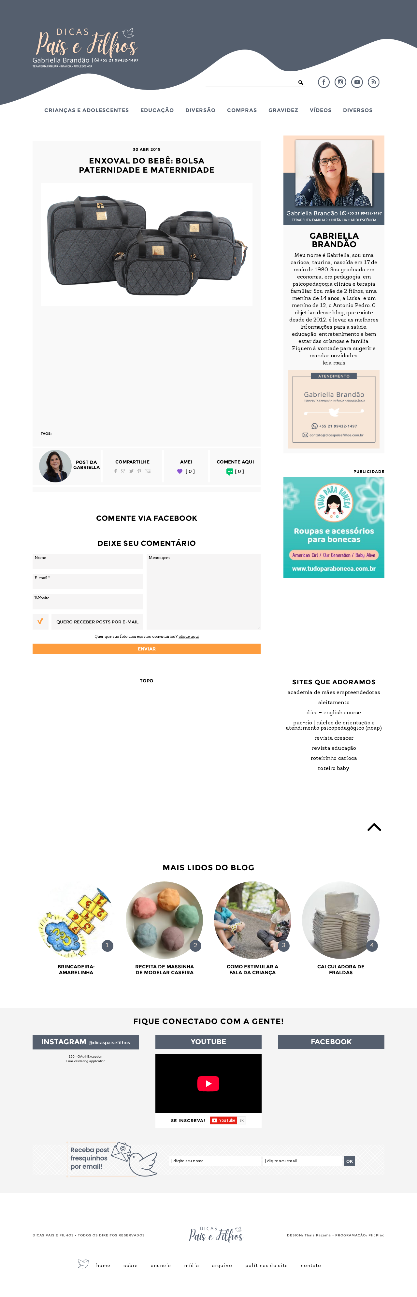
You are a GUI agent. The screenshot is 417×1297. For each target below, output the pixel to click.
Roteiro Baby (334, 768)
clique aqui (189, 636)
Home (103, 1266)
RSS (374, 82)
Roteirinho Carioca (334, 758)
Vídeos (321, 110)
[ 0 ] (190, 471)
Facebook (324, 82)
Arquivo (222, 1266)
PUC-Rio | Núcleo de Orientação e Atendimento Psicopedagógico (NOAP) (334, 725)
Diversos (358, 110)
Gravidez (283, 110)
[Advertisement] (146, 365)
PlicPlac (376, 1235)
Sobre (130, 1266)
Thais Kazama (318, 1235)
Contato (311, 1266)
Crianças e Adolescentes (86, 110)
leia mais (334, 363)
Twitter (131, 471)
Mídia (191, 1266)
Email (148, 471)
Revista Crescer (334, 738)
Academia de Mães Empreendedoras (334, 692)
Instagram (340, 82)
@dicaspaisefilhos (109, 1043)
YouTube (357, 82)
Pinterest (139, 471)
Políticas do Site (266, 1266)
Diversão (200, 110)
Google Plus (123, 471)
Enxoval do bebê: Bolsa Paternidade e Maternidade (147, 165)
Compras (242, 110)
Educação (157, 110)
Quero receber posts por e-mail (97, 621)
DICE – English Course (334, 713)
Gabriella (86, 467)
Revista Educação (333, 748)
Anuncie (161, 1266)
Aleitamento (334, 703)
